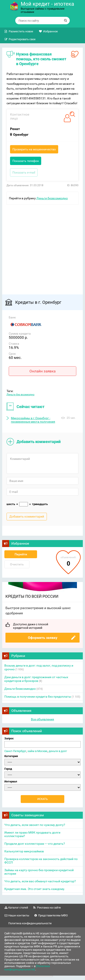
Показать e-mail (23, 172)
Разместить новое (21, 31)
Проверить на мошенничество (34, 149)
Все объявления (42, 719)
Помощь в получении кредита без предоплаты (37, 696)
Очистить (17, 564)
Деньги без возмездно (20, 394)
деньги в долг (58, 751)
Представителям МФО (53, 915)
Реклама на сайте (49, 907)
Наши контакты (18, 915)
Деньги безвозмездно (52, 198)
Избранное (50, 31)
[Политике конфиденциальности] (27, 967)
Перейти (21, 554)
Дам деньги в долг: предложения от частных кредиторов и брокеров (36, 679)
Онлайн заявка (42, 371)
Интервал (10, 781)
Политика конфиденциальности (30, 923)
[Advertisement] (42, 247)
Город (8, 768)
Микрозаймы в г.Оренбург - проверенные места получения (33, 419)
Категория (11, 756)
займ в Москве (37, 751)
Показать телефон (25, 161)
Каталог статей (18, 907)
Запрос (9, 738)
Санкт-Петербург (15, 751)
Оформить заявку (42, 638)
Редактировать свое (22, 39)
